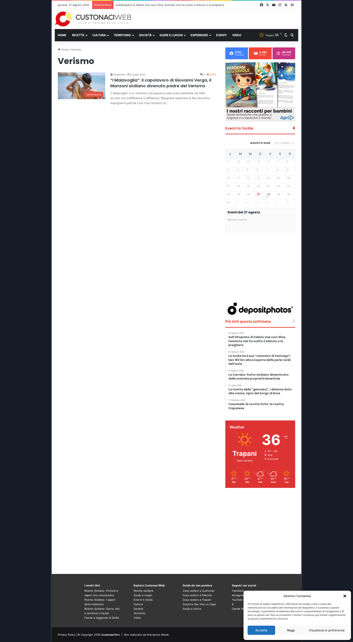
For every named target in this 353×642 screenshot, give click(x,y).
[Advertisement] (218, 19)
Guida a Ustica (192, 608)
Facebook (238, 590)
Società (145, 35)
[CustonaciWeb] (93, 19)
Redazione (119, 74)
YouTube (237, 599)
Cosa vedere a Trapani (197, 599)
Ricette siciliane (143, 590)
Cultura (99, 35)
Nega (291, 630)
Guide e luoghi (171, 35)
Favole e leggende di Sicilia (101, 617)
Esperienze (199, 35)
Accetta (261, 630)
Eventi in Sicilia (143, 599)
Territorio (122, 35)
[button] (345, 596)
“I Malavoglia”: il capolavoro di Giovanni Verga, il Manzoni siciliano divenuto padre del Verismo (160, 83)
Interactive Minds (158, 634)
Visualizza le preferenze (327, 630)
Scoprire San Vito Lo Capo (199, 604)
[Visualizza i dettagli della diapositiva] (260, 92)
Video (236, 35)
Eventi (221, 35)
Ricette (78, 35)
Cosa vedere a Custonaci (198, 590)
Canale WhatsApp (243, 608)
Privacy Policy (66, 634)
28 (268, 194)
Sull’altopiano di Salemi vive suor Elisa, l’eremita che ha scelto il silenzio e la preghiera (170, 5)
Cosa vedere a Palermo (197, 595)
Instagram (238, 595)
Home (62, 35)
